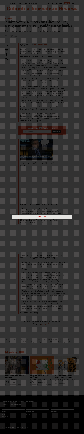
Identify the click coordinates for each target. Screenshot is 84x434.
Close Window (42, 216)
